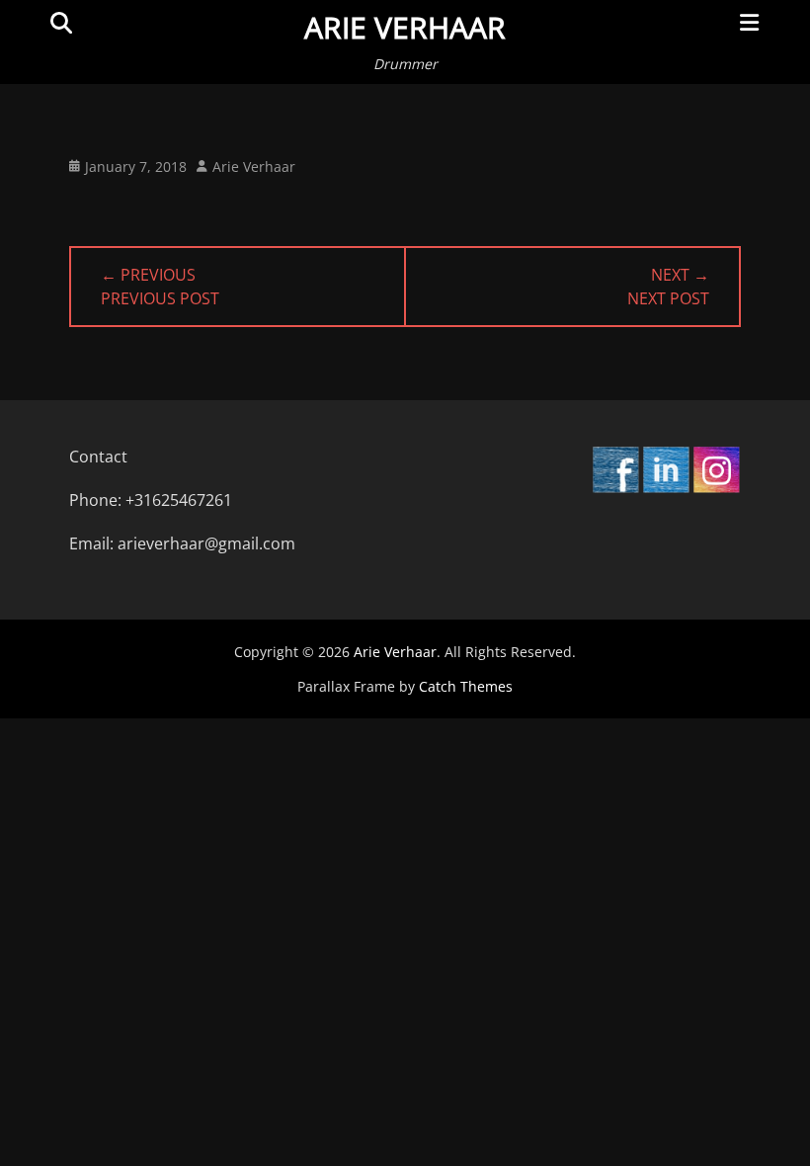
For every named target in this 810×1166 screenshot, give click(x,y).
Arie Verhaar (405, 27)
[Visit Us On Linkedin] (665, 488)
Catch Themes (466, 686)
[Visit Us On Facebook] (615, 488)
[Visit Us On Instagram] (715, 488)
